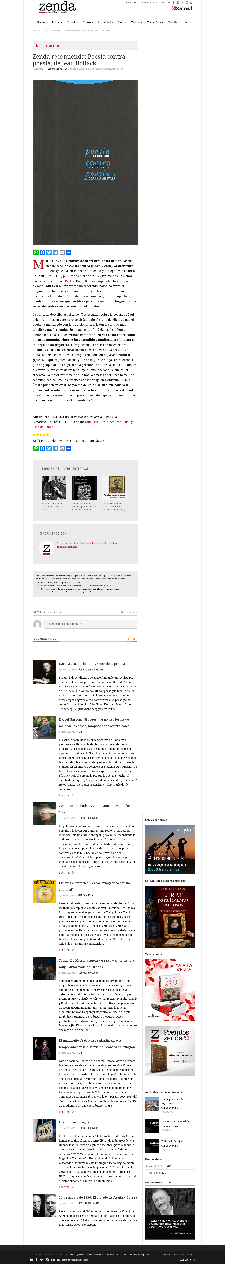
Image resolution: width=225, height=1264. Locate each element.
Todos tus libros (96, 422)
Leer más (65, 795)
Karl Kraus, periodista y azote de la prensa (92, 663)
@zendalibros (111, 543)
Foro (171, 22)
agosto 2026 (156, 1166)
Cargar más (85, 1237)
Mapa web (145, 1254)
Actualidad (104, 22)
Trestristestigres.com (75, 1254)
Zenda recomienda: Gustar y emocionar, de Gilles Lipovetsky (113, 506)
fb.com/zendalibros (67, 546)
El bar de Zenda (169, 1108)
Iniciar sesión (129, 612)
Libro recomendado (99, 68)
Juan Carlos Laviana (90, 669)
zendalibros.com (57, 68)
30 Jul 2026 (166, 1130)
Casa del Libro (43, 427)
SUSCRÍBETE (144, 3)
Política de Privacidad (109, 1254)
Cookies (125, 1254)
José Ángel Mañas (88, 1203)
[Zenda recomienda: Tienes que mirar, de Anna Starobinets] (84, 488)
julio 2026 (155, 1173)
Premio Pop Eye (184, 1254)
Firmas (41, 22)
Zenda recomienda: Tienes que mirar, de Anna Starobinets (84, 506)
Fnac (126, 422)
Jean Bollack (80, 68)
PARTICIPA (159, 3)
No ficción (56, 30)
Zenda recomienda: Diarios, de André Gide (53, 506)
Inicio (35, 30)
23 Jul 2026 (166, 1149)
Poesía (56, 22)
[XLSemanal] (182, 8)
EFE (80, 731)
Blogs (121, 22)
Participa (134, 1254)
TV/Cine (135, 22)
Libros (87, 22)
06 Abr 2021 (39, 68)
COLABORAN (130, 3)
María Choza (85, 895)
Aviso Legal (92, 1254)
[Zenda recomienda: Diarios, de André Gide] (54, 488)
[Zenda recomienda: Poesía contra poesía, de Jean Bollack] (85, 162)
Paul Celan (117, 68)
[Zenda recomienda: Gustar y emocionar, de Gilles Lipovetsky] (114, 488)
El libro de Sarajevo (172, 1141)
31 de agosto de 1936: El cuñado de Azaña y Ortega (98, 1197)
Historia (71, 22)
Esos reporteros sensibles (176, 1121)
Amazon (116, 422)
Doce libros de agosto (75, 1122)
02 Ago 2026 (167, 1111)
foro (49, 579)
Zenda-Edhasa (155, 22)
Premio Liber (169, 1254)
